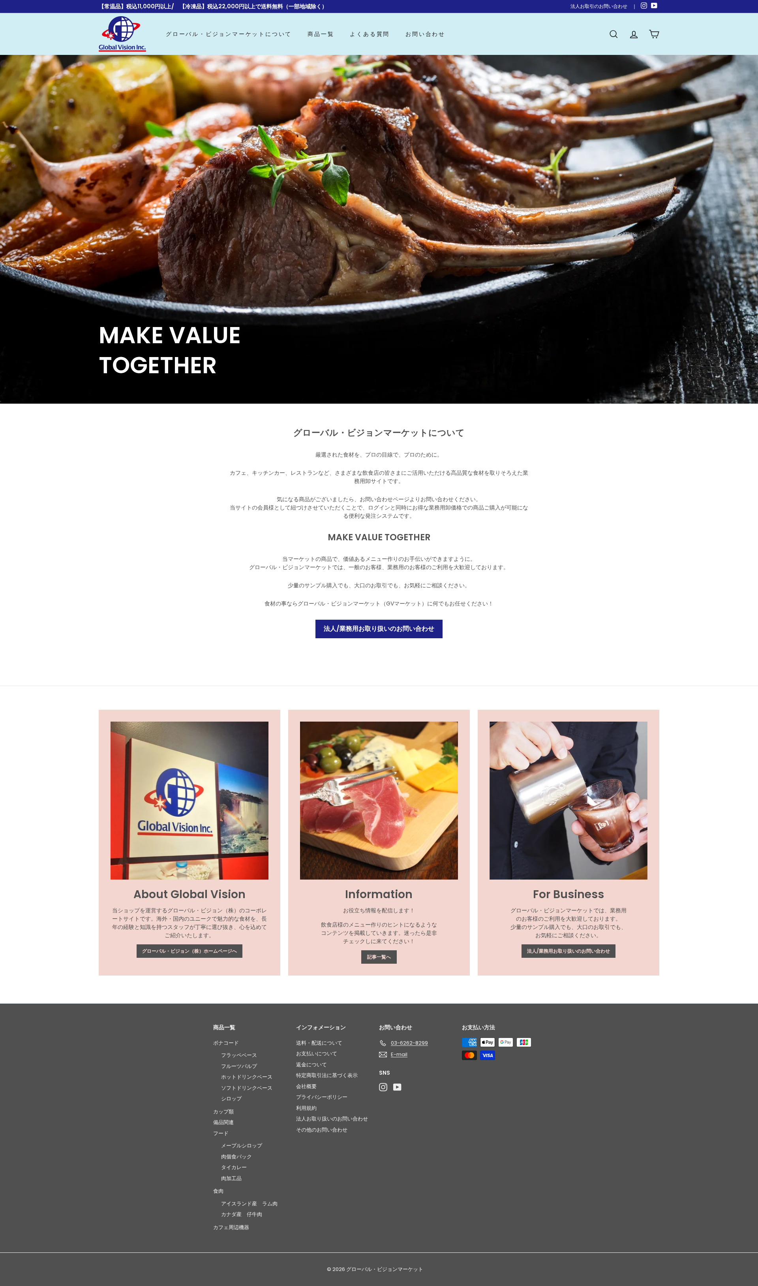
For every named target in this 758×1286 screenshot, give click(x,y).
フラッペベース (239, 1055)
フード (221, 1133)
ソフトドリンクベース (246, 1088)
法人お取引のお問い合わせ (598, 6)
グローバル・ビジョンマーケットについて (229, 34)
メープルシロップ (241, 1145)
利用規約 (306, 1108)
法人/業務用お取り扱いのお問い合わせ (379, 628)
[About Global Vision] (189, 801)
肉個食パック (236, 1156)
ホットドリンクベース (246, 1077)
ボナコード (226, 1043)
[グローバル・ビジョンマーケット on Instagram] (383, 1087)
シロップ (231, 1098)
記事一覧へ (379, 956)
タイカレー (234, 1167)
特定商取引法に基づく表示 (327, 1075)
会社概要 (306, 1086)
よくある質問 (370, 34)
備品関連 (223, 1122)
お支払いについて (316, 1053)
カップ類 (223, 1111)
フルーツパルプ (239, 1066)
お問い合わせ (425, 34)
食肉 (218, 1191)
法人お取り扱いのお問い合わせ (332, 1118)
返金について (311, 1064)
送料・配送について (319, 1043)
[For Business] (568, 801)
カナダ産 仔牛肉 (241, 1214)
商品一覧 (321, 34)
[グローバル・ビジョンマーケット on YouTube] (397, 1087)
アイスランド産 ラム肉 (249, 1203)
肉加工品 (231, 1178)
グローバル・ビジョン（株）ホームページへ (189, 951)
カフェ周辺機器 (231, 1227)
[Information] (379, 801)
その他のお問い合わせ (321, 1130)
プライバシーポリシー (321, 1097)
